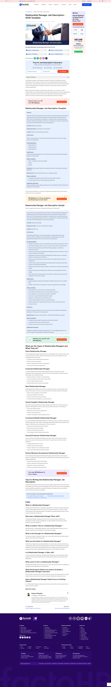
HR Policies (83, 630)
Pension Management (67, 631)
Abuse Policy (66, 663)
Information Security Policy (82, 663)
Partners (50, 4)
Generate (64, 71)
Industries (43, 4)
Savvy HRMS (46, 648)
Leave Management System (50, 631)
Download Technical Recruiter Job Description (37, 497)
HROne (45, 646)
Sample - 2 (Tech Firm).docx (56, 50)
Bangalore (88, 648)
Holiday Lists (83, 635)
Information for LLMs (84, 639)
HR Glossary (83, 631)
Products (36, 4)
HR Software (47, 627)
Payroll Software (47, 628)
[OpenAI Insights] (35, 58)
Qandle (37, 648)
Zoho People (38, 646)
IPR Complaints (60, 663)
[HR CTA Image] (47, 102)
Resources (56, 4)
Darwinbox (22, 648)
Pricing (74, 4)
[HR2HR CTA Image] (78, 45)
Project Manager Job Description (33, 608)
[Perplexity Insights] (38, 58)
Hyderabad (80, 648)
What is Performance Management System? (28, 632)
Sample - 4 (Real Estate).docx (56, 54)
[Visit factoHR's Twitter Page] (23, 637)
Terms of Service (48, 663)
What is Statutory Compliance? (26, 630)
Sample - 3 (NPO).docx (33, 54)
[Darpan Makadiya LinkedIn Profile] (67, 593)
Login (85, 1)
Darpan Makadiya (37, 593)
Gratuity (64, 635)
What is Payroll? (23, 627)
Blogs (82, 627)
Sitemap (89, 663)
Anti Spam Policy (73, 663)
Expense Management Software (50, 635)
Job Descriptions (28, 11)
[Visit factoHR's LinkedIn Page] (25, 637)
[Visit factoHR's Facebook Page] (20, 637)
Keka (21, 646)
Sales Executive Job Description (62, 608)
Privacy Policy (41, 663)
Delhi (87, 646)
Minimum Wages (84, 632)
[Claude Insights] (40, 58)
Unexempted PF (65, 634)
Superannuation (65, 630)
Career (70, 4)
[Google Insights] (43, 58)
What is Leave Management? (26, 631)
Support (90, 1)
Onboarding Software (48, 636)
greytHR (30, 646)
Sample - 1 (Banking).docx (33, 50)
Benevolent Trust (66, 628)
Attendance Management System (51, 630)
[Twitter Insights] (46, 58)
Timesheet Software (48, 638)
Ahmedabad (81, 646)
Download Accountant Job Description (56, 496)
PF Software (65, 627)
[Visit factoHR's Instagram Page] (27, 637)
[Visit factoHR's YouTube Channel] (30, 637)
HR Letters (83, 628)
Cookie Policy (54, 663)
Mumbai (72, 648)
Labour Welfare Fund (84, 638)
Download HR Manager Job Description (36, 496)
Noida (72, 646)
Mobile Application (48, 634)
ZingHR (30, 648)
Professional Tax (83, 634)
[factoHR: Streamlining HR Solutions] (24, 4)
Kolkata (64, 646)
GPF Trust (64, 632)
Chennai (64, 648)
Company (63, 4)
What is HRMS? (23, 628)
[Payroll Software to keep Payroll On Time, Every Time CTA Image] (78, 23)
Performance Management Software (51, 632)
